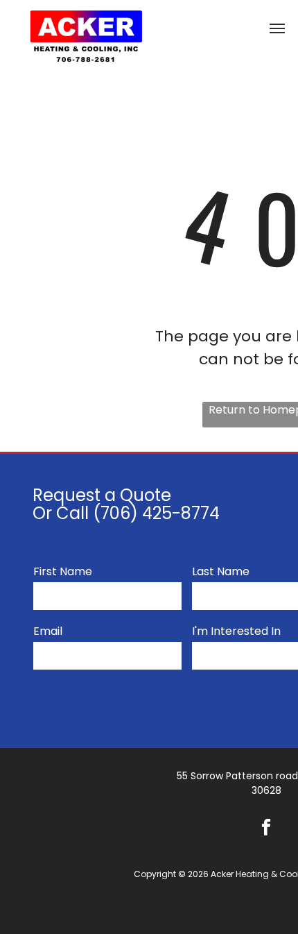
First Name (62, 571)
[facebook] (266, 829)
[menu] (277, 28)
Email (47, 631)
